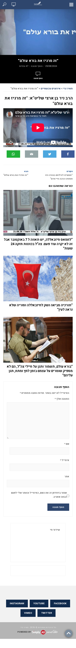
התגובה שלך (62, 399)
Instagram (17, 603)
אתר (67, 476)
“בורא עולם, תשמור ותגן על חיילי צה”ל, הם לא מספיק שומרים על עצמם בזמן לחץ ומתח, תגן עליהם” (40, 371)
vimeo (28, 613)
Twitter (46, 613)
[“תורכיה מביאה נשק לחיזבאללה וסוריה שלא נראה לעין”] (38, 278)
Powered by (24, 632)
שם (66, 444)
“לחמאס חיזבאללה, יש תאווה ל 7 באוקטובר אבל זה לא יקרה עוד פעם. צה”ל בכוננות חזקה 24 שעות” (38, 244)
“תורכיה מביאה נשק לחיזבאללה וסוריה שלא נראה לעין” (41, 307)
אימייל (64, 460)
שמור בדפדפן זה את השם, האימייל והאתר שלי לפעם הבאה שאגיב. (39, 495)
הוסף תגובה (37, 66)
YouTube (39, 603)
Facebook (60, 603)
